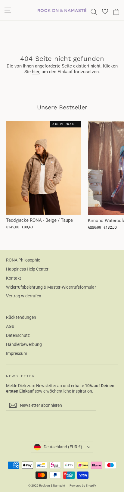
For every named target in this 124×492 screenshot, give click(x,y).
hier (35, 71)
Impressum (16, 353)
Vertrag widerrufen (23, 295)
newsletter (20, 376)
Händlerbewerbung (24, 344)
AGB (10, 326)
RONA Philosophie (23, 260)
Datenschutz (18, 335)
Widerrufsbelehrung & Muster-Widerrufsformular (51, 287)
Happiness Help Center (27, 269)
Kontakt (13, 278)
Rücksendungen (21, 317)
